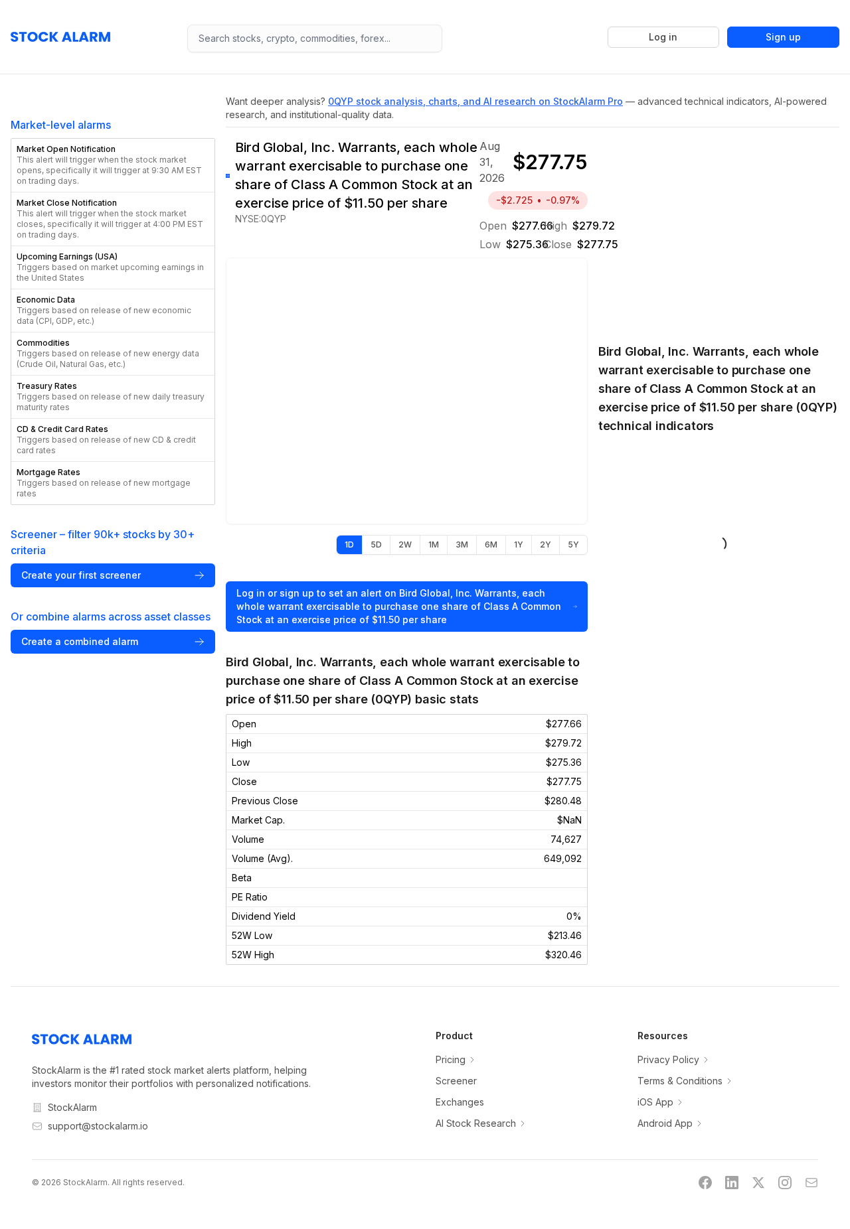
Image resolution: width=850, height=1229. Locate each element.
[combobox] (314, 38)
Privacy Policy (668, 1059)
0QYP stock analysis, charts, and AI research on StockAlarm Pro (475, 101)
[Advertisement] (718, 228)
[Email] (811, 1182)
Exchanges (460, 1102)
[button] (112, 165)
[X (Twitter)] (758, 1182)
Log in (663, 36)
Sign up (783, 36)
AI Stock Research (476, 1123)
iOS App (655, 1102)
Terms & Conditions (680, 1080)
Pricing (451, 1059)
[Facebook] (705, 1182)
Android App (665, 1123)
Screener (456, 1080)
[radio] (349, 545)
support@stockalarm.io (98, 1125)
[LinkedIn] (731, 1182)
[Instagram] (785, 1182)
